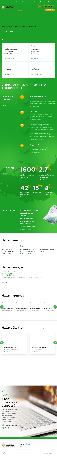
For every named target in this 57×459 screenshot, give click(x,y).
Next (55, 307)
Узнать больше (9, 31)
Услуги (12, 2)
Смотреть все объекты (46, 328)
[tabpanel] (28, 36)
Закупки (36, 2)
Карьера (30, 2)
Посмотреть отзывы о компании (6, 104)
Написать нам (50, 9)
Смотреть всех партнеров (45, 296)
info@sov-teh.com (11, 428)
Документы (43, 2)
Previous (2, 307)
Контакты (50, 2)
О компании (6, 2)
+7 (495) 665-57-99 (48, 7)
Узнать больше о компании (5, 173)
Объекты (18, 2)
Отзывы (24, 2)
